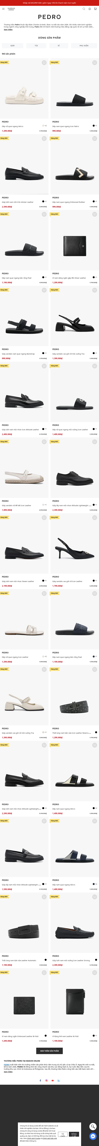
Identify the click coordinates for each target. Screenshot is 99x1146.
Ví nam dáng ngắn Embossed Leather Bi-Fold (20, 1036)
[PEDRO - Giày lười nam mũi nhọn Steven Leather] (24, 543)
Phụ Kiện (84, 45)
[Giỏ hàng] (95, 9)
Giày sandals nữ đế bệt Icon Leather (16, 505)
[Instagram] (46, 1080)
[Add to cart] (44, 62)
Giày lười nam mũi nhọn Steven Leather (18, 581)
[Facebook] (40, 1080)
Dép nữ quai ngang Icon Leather (15, 657)
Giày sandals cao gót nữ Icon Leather (67, 581)
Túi (36, 45)
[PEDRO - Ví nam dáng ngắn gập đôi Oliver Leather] (74, 240)
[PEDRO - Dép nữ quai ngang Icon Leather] (24, 619)
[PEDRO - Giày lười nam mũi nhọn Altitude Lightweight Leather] (24, 771)
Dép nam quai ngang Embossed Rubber (68, 202)
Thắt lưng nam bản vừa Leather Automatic (19, 960)
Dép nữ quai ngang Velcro (12, 126)
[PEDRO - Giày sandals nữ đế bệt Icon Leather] (24, 467)
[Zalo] (59, 1080)
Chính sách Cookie (33, 1138)
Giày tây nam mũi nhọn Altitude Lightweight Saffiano (23, 885)
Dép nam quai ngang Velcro (63, 809)
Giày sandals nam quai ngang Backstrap (18, 354)
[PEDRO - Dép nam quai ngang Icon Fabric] (74, 88)
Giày (13, 45)
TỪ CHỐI (63, 1135)
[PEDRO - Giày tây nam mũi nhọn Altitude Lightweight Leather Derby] (74, 467)
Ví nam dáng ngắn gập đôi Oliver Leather (69, 278)
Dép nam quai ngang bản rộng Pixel (16, 278)
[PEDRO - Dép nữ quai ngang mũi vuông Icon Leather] (74, 392)
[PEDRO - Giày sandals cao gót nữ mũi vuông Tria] (74, 316)
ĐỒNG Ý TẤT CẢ (74, 1135)
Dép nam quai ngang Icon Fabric (65, 126)
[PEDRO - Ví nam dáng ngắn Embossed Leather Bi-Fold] (24, 998)
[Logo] (11, 9)
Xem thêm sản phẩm (49, 1051)
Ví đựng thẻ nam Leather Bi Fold (65, 1036)
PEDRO (5, 122)
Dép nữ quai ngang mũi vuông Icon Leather (70, 429)
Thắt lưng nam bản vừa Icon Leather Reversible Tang (73, 733)
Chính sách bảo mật (50, 1138)
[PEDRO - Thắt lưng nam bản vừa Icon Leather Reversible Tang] (74, 695)
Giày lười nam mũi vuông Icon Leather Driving (71, 960)
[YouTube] (52, 1080)
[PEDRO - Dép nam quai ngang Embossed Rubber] (74, 164)
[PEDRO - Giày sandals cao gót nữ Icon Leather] (74, 543)
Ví (59, 45)
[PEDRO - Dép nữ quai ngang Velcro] (24, 88)
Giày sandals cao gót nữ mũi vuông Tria (68, 354)
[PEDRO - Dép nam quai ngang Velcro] (74, 771)
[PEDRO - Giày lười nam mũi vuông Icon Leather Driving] (74, 923)
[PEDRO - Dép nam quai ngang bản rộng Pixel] (24, 240)
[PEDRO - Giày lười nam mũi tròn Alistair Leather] (24, 164)
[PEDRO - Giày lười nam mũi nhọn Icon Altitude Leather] (24, 392)
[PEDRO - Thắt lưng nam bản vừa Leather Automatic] (24, 923)
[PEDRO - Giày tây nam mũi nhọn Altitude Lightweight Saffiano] (24, 847)
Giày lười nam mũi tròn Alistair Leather (17, 202)
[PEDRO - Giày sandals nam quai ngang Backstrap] (24, 316)
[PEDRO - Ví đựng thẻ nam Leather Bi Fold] (74, 998)
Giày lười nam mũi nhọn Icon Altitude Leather (20, 429)
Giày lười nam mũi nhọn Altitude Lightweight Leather (23, 809)
